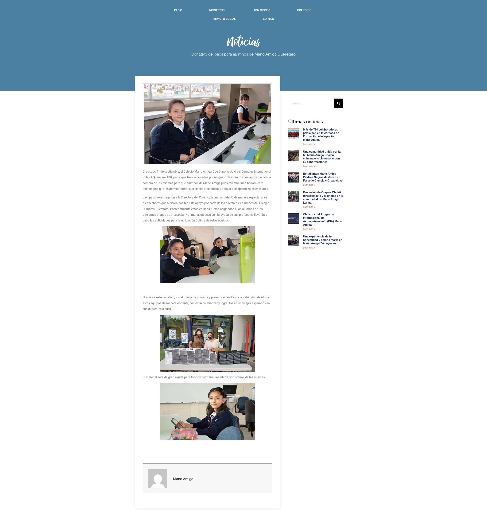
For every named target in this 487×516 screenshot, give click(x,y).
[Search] (338, 103)
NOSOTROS (216, 10)
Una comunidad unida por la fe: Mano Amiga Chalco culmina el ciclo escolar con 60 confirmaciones (322, 156)
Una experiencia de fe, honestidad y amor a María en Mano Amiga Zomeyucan (322, 240)
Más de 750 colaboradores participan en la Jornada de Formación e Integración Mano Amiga (321, 134)
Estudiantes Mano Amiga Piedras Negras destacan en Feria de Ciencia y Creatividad (323, 177)
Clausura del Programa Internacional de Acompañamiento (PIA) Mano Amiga (322, 219)
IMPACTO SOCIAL (224, 18)
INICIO (178, 10)
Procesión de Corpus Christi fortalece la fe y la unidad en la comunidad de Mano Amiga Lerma (323, 197)
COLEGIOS (304, 10)
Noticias (243, 41)
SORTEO (268, 18)
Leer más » (309, 144)
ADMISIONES (261, 10)
